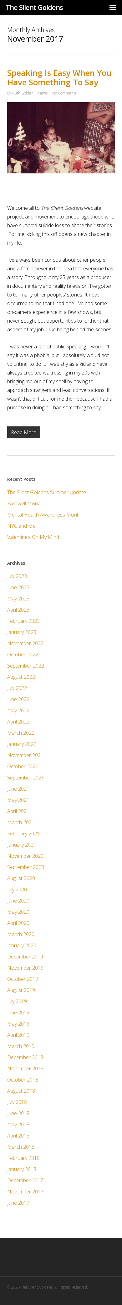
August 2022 (21, 676)
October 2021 (22, 766)
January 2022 (21, 744)
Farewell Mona (24, 503)
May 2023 (18, 598)
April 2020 (18, 923)
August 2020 (21, 878)
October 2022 (22, 654)
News (43, 93)
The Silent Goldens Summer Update (46, 492)
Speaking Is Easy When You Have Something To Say (59, 77)
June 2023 (18, 587)
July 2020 (17, 889)
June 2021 (18, 788)
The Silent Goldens (34, 7)
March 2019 (20, 1046)
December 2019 (25, 956)
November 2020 (25, 855)
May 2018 (18, 1124)
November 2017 (25, 1191)
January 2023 (21, 632)
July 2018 (17, 1102)
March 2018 (20, 1146)
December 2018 (25, 1057)
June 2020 (18, 900)
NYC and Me (21, 525)
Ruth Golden (22, 93)
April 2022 (18, 721)
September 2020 (25, 867)
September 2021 (25, 777)
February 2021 (23, 833)
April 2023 (18, 609)
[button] (112, 7)
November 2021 (25, 755)
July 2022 (17, 688)
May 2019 (18, 1023)
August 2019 (21, 990)
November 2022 (25, 643)
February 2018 (23, 1158)
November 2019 (25, 967)
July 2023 (17, 576)
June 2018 (18, 1113)
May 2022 (18, 710)
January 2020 (21, 945)
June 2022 (18, 699)
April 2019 (18, 1035)
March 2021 (20, 822)
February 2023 (23, 621)
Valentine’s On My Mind (33, 537)
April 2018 (18, 1135)
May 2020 (18, 911)
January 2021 (21, 844)
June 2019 (18, 1012)
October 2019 (22, 979)
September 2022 (25, 665)
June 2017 (18, 1202)
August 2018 (21, 1090)
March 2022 (20, 732)
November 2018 (25, 1068)
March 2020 (20, 934)
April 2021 (18, 811)
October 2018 (22, 1079)
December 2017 (25, 1180)
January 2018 (21, 1169)
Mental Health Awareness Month (44, 514)
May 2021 (18, 800)
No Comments (64, 93)
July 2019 (17, 1001)
